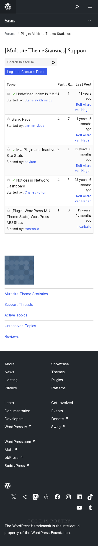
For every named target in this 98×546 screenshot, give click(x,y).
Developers (14, 419)
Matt (11, 449)
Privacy (11, 388)
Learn (9, 402)
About (10, 364)
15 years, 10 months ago (83, 215)
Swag (58, 426)
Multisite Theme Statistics (26, 294)
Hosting (11, 380)
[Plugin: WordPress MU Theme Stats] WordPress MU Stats (28, 216)
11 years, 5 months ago (83, 124)
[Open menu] (90, 7)
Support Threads (19, 304)
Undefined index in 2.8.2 (36, 94)
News (9, 372)
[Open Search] (77, 7)
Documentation (17, 411)
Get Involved (62, 402)
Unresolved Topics (20, 325)
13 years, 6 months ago (83, 154)
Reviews (12, 336)
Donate (59, 419)
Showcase (60, 364)
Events (57, 411)
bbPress (14, 457)
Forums (10, 20)
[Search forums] (53, 62)
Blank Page (21, 119)
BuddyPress (17, 465)
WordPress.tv (18, 426)
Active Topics (16, 315)
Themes (58, 372)
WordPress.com (20, 441)
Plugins (57, 380)
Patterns (58, 388)
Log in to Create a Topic (25, 72)
